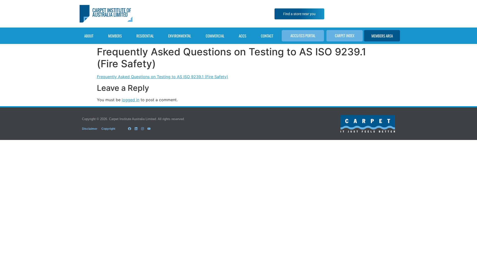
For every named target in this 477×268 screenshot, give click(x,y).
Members (115, 35)
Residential (145, 35)
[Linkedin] (136, 128)
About (88, 35)
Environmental (179, 35)
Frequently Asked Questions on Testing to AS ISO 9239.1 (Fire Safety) (162, 76)
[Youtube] (149, 128)
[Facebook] (129, 128)
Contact (267, 35)
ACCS (242, 35)
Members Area (382, 35)
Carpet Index (344, 35)
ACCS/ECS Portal (303, 35)
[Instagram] (142, 128)
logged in (130, 99)
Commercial (215, 35)
